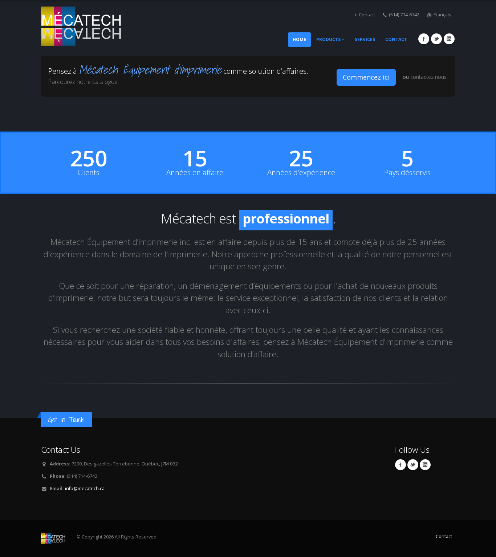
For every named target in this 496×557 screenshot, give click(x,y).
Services (365, 39)
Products (329, 39)
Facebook (423, 38)
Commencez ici (366, 77)
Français (442, 15)
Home (299, 39)
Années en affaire (194, 172)
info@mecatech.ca (85, 488)
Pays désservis (407, 172)
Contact (367, 15)
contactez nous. (429, 76)
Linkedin (449, 38)
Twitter (436, 38)
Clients (88, 172)
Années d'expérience (301, 172)
